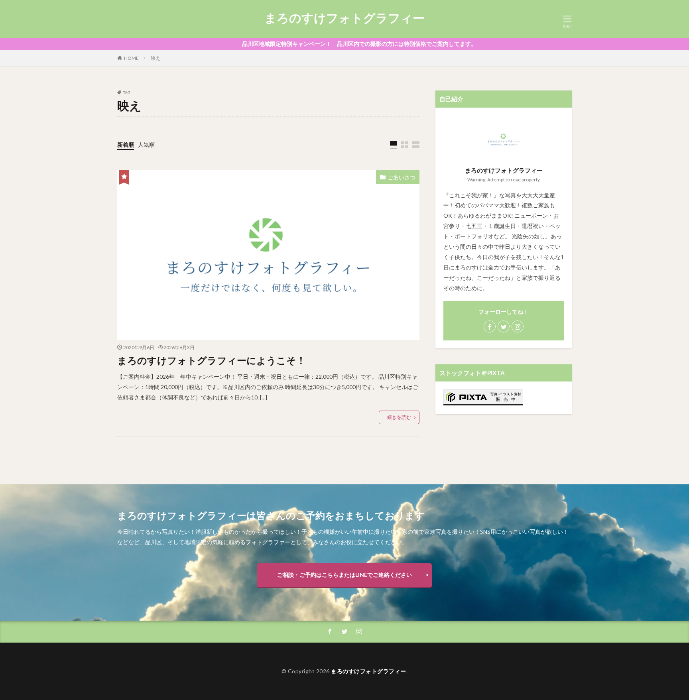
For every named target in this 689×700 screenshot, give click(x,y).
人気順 (146, 144)
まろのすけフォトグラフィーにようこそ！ (211, 360)
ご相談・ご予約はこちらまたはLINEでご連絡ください (344, 574)
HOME (131, 58)
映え (155, 58)
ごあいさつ (401, 177)
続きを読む (399, 417)
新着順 (125, 144)
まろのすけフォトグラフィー (344, 18)
